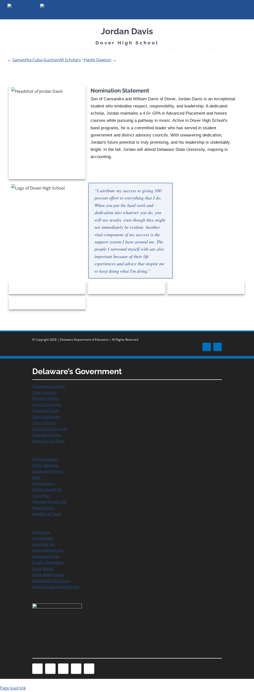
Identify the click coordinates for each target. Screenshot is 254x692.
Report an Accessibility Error (55, 586)
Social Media (42, 568)
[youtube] (76, 668)
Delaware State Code (49, 429)
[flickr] (89, 668)
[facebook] (206, 347)
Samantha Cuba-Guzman (35, 60)
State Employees (46, 417)
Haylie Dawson (97, 60)
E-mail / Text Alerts (48, 562)
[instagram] (63, 668)
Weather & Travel (46, 513)
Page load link (13, 688)
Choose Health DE (47, 489)
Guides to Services (47, 471)
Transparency (43, 483)
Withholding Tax (45, 556)
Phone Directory (45, 459)
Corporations (43, 538)
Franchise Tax (43, 544)
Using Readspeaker (48, 574)
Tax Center (41, 495)
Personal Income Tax (49, 501)
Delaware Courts (45, 410)
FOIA (36, 477)
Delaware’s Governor (48, 386)
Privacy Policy (43, 507)
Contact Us (41, 532)
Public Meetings (45, 465)
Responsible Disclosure (51, 580)
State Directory (44, 392)
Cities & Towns (44, 423)
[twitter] (217, 347)
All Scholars (70, 60)
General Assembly (47, 404)
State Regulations (46, 435)
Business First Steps (48, 441)
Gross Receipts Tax (48, 550)
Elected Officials (45, 398)
